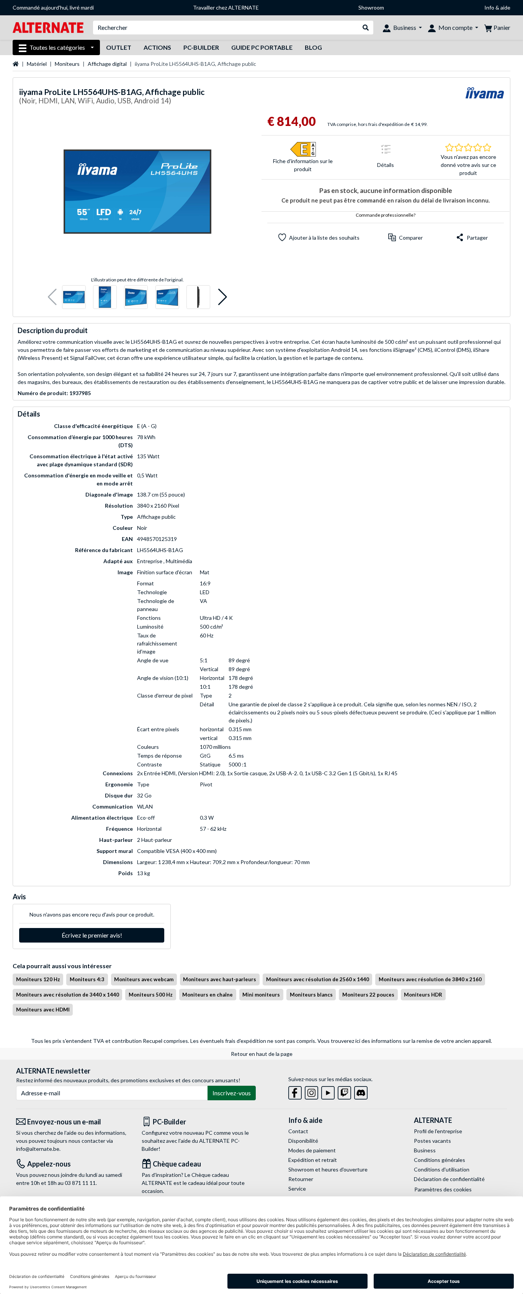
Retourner (300, 1179)
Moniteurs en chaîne (207, 995)
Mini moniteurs (261, 995)
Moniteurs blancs (311, 995)
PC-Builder (201, 47)
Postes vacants (432, 1140)
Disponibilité (303, 1140)
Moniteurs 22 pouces (368, 995)
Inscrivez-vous (231, 1092)
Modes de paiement (312, 1150)
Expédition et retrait (312, 1160)
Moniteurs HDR (423, 995)
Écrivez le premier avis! (92, 935)
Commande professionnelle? (385, 215)
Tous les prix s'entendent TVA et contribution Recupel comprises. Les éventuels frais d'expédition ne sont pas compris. (173, 1040)
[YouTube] (328, 1091)
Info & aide (497, 7)
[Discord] (361, 1091)
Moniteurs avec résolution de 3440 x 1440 (67, 995)
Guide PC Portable (262, 47)
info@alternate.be (37, 1148)
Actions (157, 47)
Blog (313, 47)
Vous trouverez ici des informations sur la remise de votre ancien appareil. (404, 1040)
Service (297, 1188)
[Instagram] (311, 1091)
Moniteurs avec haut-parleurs (219, 979)
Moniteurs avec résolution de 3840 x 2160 (430, 979)
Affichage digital (107, 63)
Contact (298, 1131)
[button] (52, 297)
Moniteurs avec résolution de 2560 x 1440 (317, 979)
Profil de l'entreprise (438, 1131)
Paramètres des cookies (443, 1189)
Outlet (118, 47)
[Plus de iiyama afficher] (485, 97)
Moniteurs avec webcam (143, 979)
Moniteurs (67, 63)
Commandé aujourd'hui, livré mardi (53, 7)
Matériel (37, 63)
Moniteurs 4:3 (87, 979)
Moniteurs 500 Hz (151, 995)
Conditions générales (439, 1160)
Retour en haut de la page (262, 1054)
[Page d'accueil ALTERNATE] (48, 27)
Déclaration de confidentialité (449, 1179)
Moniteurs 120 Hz (38, 979)
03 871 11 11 (80, 1183)
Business (425, 1150)
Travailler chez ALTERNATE (226, 7)
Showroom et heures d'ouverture (328, 1169)
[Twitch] (344, 1091)
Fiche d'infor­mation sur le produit (303, 165)
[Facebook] (295, 1091)
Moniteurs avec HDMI (43, 1009)
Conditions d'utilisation (441, 1169)
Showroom (371, 7)
